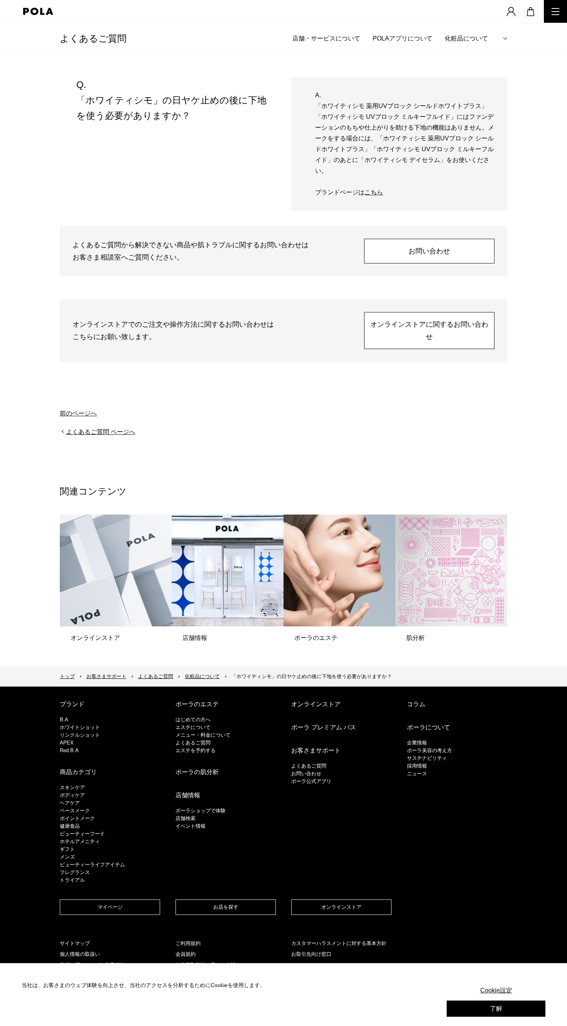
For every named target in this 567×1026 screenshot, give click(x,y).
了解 (496, 1008)
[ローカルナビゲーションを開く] (505, 38)
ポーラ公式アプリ (311, 781)
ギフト (67, 849)
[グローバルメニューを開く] (555, 11)
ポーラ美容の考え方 (429, 750)
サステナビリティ (427, 758)
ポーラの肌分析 (197, 772)
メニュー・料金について (203, 735)
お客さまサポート (106, 676)
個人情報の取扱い (80, 954)
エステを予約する (196, 750)
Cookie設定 (496, 990)
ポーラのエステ (197, 704)
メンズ (67, 857)
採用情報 (417, 766)
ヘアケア (70, 803)
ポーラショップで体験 (201, 810)
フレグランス (75, 872)
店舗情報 (188, 795)
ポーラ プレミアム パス (323, 727)
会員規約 (186, 954)
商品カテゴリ (78, 772)
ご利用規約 (188, 943)
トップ (67, 676)
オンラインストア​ (341, 907)
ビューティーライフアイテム (92, 864)
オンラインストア (316, 704)
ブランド (72, 704)
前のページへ (78, 413)
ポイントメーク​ (77, 818)
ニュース (417, 773)
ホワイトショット (80, 727)
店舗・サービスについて (326, 38)
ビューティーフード (82, 834)
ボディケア (72, 795)
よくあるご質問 (93, 38)
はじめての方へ (193, 719)
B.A (64, 719)
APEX (67, 743)
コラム (416, 704)
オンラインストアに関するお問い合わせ (429, 331)
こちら (373, 192)
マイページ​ (110, 907)
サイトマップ (75, 943)
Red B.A (69, 750)
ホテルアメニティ (80, 841)
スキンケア (72, 787)
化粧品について (466, 38)
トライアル (72, 880)
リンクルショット (80, 735)
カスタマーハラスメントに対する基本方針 (338, 943)
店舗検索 (186, 818)
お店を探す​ (225, 907)
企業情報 (417, 743)
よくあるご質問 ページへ (100, 432)
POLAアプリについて (402, 38)
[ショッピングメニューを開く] (530, 11)
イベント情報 (191, 826)
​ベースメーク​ (75, 810)
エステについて (193, 727)
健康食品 (70, 826)
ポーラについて (428, 727)
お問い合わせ (429, 251)
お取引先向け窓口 (311, 954)
